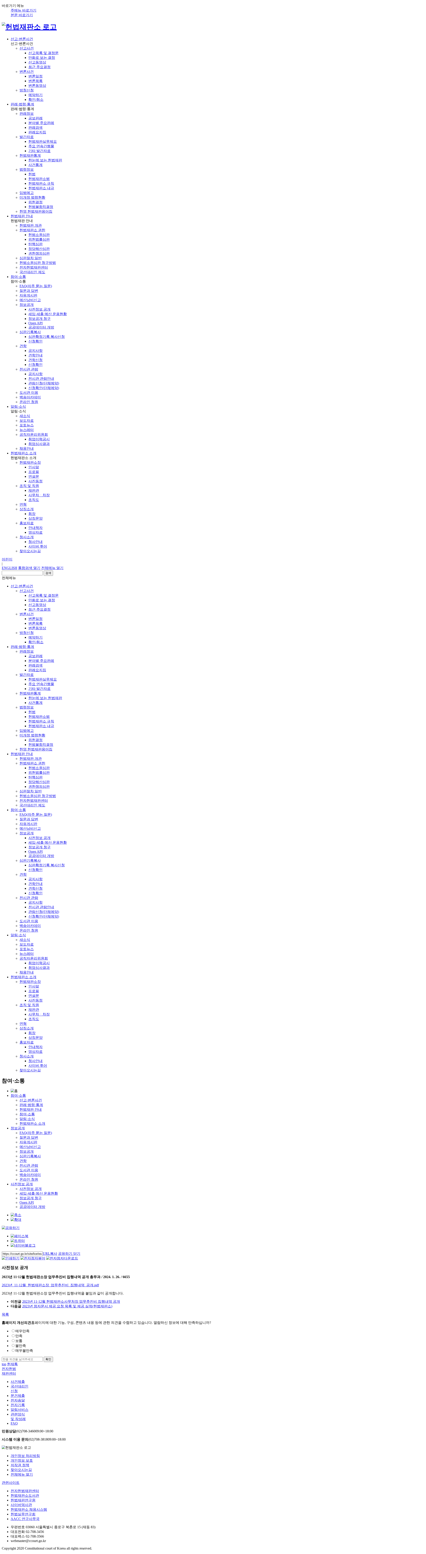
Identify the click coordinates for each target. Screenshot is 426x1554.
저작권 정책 (20, 1465)
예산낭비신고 (30, 300)
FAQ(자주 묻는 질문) (36, 286)
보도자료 (27, 420)
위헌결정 (35, 202)
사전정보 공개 (39, 309)
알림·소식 (18, 406)
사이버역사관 (21, 1505)
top (4, 1364)
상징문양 (35, 518)
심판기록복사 (30, 332)
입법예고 (27, 193)
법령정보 (27, 169)
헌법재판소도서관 (25, 1495)
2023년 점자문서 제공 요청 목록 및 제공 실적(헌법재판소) (67, 1306)
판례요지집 (37, 132)
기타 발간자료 (39, 151)
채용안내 (27, 448)
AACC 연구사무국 (25, 1519)
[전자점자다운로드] (62, 1258)
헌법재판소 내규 (41, 188)
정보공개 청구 (39, 319)
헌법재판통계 (30, 155)
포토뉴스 (27, 425)
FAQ (14, 1423)
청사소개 (27, 537)
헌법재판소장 (30, 462)
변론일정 (35, 76)
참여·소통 (18, 277)
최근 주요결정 (39, 67)
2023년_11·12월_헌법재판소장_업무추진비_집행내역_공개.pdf (50, 1285)
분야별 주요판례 (41, 123)
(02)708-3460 (27, 1431)
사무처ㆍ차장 (39, 495)
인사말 (33, 467)
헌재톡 (12, 1364)
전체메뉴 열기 (52, 568)
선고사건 (27, 48)
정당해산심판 (39, 249)
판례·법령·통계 (22, 104)
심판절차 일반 (31, 258)
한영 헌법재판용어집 (36, 211)
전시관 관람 (29, 369)
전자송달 (18, 1400)
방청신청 (27, 90)
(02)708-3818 (34, 1439)
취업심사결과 (39, 444)
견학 (23, 346)
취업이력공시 (39, 439)
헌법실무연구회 (23, 1514)
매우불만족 (24, 1350)
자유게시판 (28, 295)
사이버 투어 (37, 546)
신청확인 (35, 341)
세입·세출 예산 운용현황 (47, 314)
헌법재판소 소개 (23, 453)
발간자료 (27, 137)
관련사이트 (11, 1483)
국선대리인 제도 (32, 272)
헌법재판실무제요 (42, 141)
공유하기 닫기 (69, 1253)
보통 (18, 1341)
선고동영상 (37, 62)
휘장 (32, 514)
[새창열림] (19, 1236)
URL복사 (50, 1253)
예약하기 (35, 95)
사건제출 (18, 1382)
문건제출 (18, 1396)
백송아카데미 (30, 397)
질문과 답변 (29, 291)
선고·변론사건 (22, 39)
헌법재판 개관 (31, 225)
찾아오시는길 (30, 551)
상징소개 (27, 509)
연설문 (33, 476)
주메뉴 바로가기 (23, 10)
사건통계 (35, 165)
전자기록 (18, 1405)
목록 (5, 1314)
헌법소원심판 (39, 235)
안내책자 (35, 528)
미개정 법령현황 (32, 197)
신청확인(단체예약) (43, 388)
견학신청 (35, 360)
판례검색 (35, 127)
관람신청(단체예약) (43, 383)
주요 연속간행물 (41, 146)
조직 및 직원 (29, 486)
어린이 (7, 559)
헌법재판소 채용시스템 (29, 1509)
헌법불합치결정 (40, 207)
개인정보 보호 (22, 1460)
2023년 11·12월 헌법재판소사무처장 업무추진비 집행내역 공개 (71, 1301)
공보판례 (35, 118)
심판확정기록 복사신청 (46, 337)
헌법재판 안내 (22, 216)
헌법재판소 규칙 (41, 183)
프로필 (33, 472)
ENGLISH (9, 568)
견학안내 (35, 355)
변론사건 (27, 71)
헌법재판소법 (39, 179)
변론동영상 (37, 85)
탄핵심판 (35, 244)
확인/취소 (35, 99)
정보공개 (27, 305)
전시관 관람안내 (41, 378)
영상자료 (35, 532)
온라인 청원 (29, 402)
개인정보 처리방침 (25, 1456)
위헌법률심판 (39, 239)
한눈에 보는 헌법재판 (45, 160)
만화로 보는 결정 (41, 57)
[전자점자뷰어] (32, 1258)
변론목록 (35, 81)
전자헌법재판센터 (34, 267)
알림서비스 (19, 1409)
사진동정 (35, 481)
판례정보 (27, 113)
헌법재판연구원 (23, 1500)
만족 (18, 1336)
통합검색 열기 (29, 568)
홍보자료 (27, 523)
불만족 (20, 1346)
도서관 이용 (29, 392)
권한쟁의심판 (39, 253)
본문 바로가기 (22, 15)
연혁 (23, 504)
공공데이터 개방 (41, 327)
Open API (35, 323)
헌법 (32, 174)
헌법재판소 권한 (32, 230)
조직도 (33, 500)
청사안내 (35, 542)
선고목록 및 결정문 (43, 53)
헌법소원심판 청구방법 (38, 263)
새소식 (25, 416)
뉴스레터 (27, 430)
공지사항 (35, 350)
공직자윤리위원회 (34, 434)
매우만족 (22, 1331)
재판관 (33, 490)
